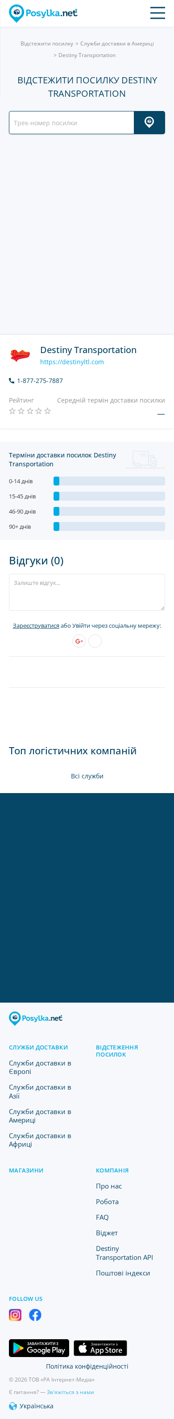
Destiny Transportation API (124, 1252)
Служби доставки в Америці (117, 43)
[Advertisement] (87, 234)
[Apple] (95, 641)
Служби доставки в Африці (40, 1139)
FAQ (102, 1217)
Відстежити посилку (47, 43)
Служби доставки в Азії (40, 1091)
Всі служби (87, 776)
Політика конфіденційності (87, 1366)
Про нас (109, 1185)
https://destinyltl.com (72, 362)
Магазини (26, 1170)
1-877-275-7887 (40, 381)
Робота (107, 1201)
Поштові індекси (123, 1272)
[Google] (79, 641)
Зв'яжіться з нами (70, 1392)
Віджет (107, 1232)
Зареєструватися (36, 625)
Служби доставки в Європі (40, 1067)
